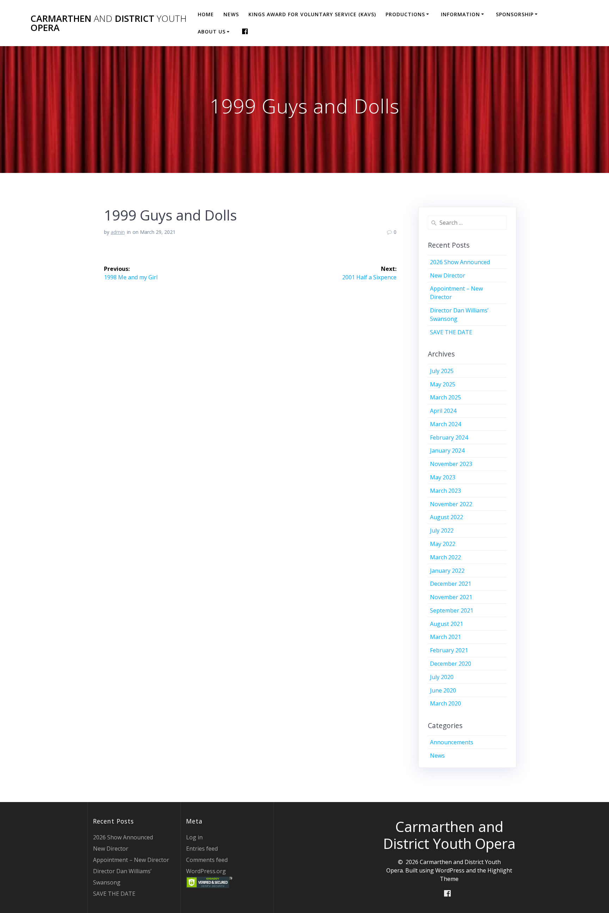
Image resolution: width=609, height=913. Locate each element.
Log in (194, 837)
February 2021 (449, 650)
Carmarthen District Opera (108, 23)
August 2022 (446, 517)
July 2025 (442, 371)
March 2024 (445, 424)
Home (206, 14)
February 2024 (449, 437)
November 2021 (451, 597)
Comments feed (207, 860)
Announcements (451, 742)
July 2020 (442, 677)
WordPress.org (206, 871)
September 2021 (451, 610)
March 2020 (445, 703)
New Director (447, 275)
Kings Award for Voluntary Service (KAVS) (312, 14)
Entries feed (202, 848)
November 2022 (451, 504)
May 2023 (442, 477)
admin (118, 232)
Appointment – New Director (131, 860)
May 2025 (442, 384)
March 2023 (445, 491)
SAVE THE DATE (451, 332)
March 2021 (445, 637)
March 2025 (445, 397)
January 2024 (447, 450)
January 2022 (447, 570)
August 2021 (446, 624)
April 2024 (443, 411)
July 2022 (442, 530)
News (231, 14)
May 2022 (442, 544)
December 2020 (450, 663)
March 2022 (445, 557)
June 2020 (443, 690)
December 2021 (450, 584)
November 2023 (451, 464)
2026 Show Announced (460, 262)
